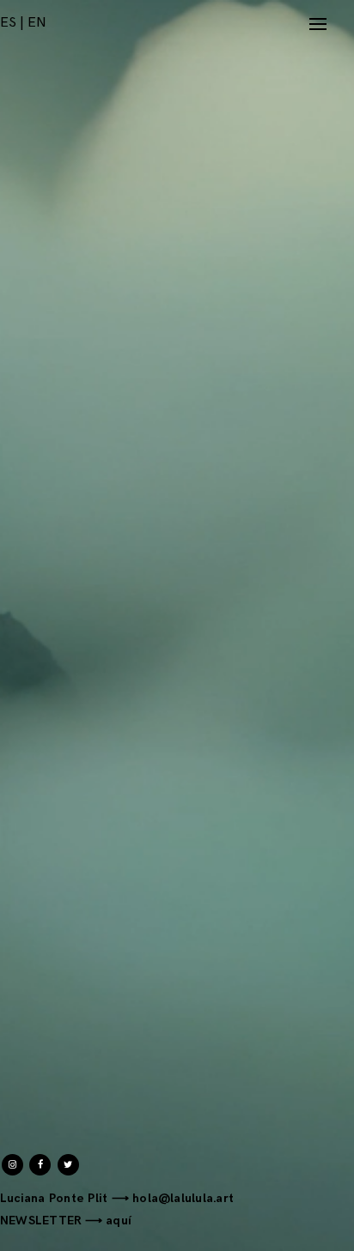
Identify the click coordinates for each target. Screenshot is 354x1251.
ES (8, 23)
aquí (118, 1220)
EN (36, 23)
